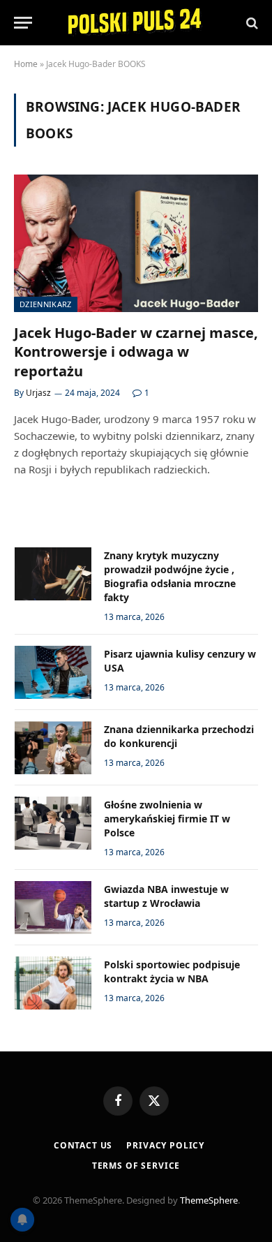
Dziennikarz (46, 304)
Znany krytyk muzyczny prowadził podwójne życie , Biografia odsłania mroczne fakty (170, 576)
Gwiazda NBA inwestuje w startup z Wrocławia (166, 896)
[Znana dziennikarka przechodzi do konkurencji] (53, 747)
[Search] (250, 22)
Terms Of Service (136, 1165)
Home (26, 64)
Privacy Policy (165, 1145)
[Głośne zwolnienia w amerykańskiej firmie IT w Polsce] (53, 823)
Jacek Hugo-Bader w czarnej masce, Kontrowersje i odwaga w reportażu (136, 351)
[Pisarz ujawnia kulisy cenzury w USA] (53, 672)
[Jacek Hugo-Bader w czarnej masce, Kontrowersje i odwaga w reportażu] (136, 243)
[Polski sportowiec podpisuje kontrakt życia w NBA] (53, 983)
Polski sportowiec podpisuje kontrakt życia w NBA (172, 971)
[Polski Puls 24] (136, 22)
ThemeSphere (209, 1200)
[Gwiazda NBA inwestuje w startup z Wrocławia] (53, 907)
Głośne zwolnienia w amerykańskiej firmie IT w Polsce (167, 818)
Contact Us (83, 1145)
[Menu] (23, 22)
